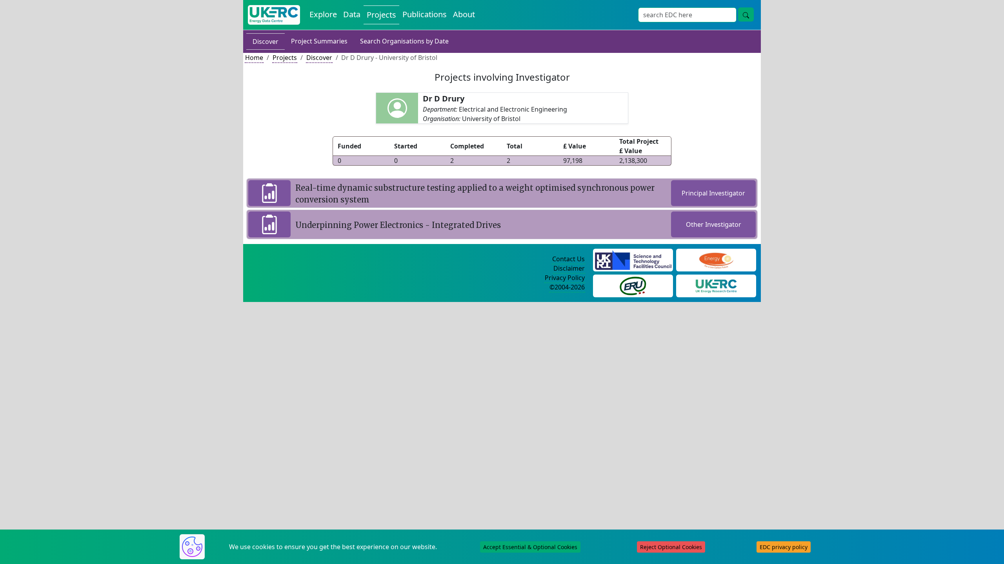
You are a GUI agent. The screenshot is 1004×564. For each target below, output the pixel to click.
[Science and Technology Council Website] (633, 259)
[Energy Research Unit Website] (633, 285)
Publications (424, 14)
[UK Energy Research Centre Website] (716, 285)
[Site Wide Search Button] (746, 14)
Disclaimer (569, 268)
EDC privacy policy (784, 547)
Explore (323, 14)
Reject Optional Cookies (671, 547)
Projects (381, 14)
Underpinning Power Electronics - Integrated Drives (398, 225)
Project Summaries (319, 41)
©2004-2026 (567, 287)
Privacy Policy (565, 277)
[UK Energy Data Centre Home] (274, 15)
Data (351, 14)
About (464, 14)
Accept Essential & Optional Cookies (530, 547)
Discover (265, 41)
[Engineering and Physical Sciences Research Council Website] (716, 259)
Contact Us (568, 259)
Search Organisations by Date (404, 41)
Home (254, 57)
